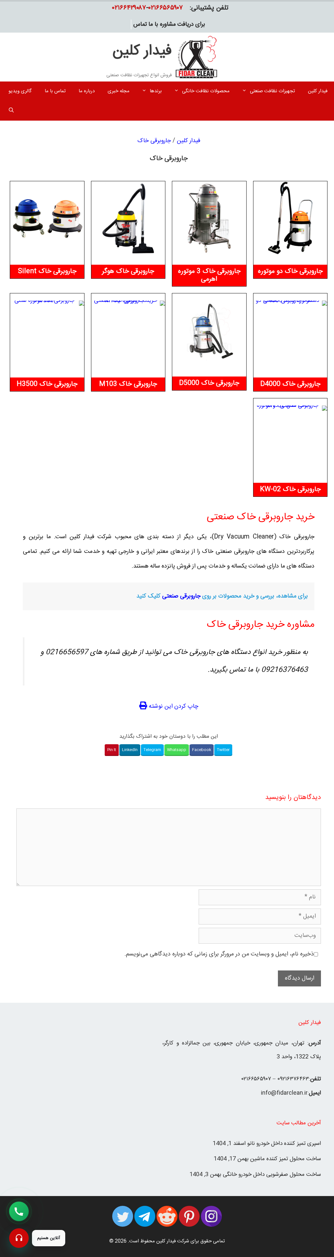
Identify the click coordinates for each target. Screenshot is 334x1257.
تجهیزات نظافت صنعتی (272, 91)
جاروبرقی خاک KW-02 (290, 489)
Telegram (152, 750)
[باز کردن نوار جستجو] (11, 111)
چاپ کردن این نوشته (172, 706)
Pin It (111, 750)
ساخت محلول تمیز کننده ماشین (285, 1158)
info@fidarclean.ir (284, 1093)
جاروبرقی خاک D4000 (290, 384)
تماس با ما (55, 91)
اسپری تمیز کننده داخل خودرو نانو (284, 1143)
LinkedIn (130, 750)
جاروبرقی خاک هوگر (128, 271)
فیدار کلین (142, 51)
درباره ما (87, 91)
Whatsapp (176, 750)
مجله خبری (118, 91)
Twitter (223, 750)
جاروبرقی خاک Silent (47, 271)
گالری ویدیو (20, 91)
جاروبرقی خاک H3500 (47, 384)
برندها (156, 91)
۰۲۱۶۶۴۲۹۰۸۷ (129, 8)
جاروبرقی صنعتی (181, 596)
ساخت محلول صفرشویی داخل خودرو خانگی (272, 1174)
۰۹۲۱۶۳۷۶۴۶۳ (293, 1079)
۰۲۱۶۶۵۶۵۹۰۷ (165, 8)
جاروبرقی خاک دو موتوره (290, 271)
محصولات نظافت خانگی (206, 91)
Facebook (201, 750)
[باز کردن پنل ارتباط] (19, 1238)
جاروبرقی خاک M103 (128, 384)
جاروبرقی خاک (154, 141)
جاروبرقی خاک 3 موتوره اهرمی (209, 275)
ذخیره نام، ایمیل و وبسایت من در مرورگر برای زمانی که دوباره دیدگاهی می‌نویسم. (219, 954)
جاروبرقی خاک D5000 (209, 383)
